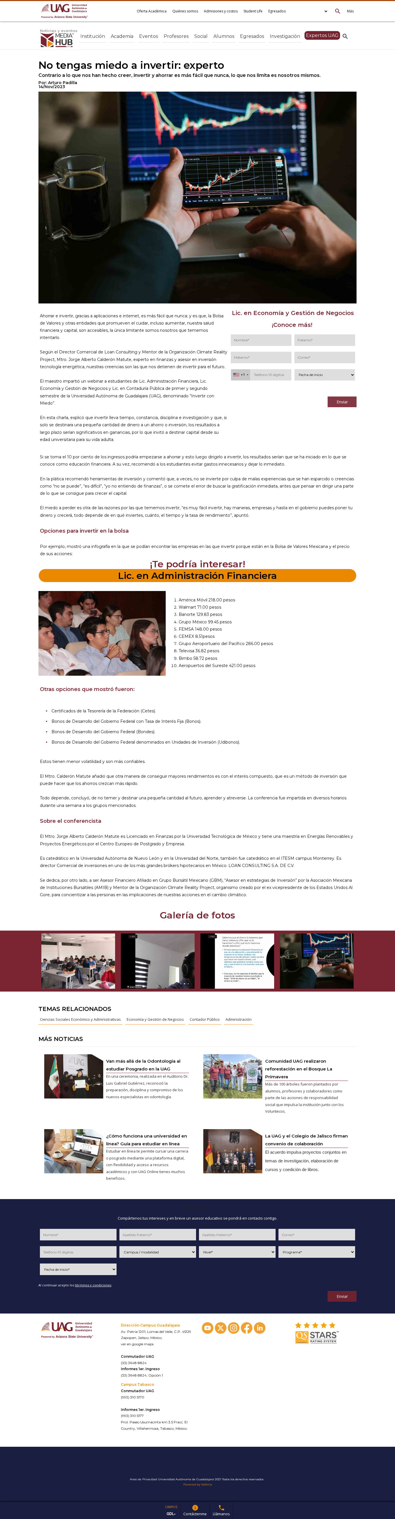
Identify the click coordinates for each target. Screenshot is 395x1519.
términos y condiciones (284, 390)
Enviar (342, 402)
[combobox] (240, 374)
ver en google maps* (138, 1434)
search (345, 36)
